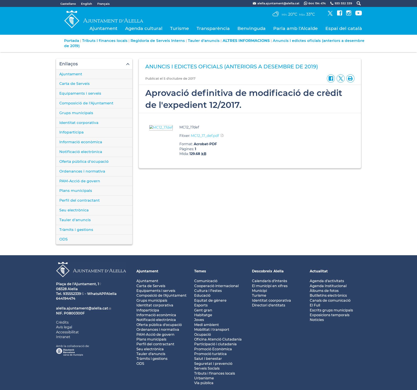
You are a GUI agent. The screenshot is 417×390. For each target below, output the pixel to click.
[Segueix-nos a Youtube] (358, 14)
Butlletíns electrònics (328, 295)
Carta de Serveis (74, 83)
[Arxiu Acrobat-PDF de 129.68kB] (161, 127)
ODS (63, 239)
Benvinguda (251, 28)
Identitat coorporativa (271, 300)
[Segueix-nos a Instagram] (348, 14)
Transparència (213, 28)
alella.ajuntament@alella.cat (82, 308)
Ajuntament (103, 28)
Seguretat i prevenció (213, 364)
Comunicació (205, 281)
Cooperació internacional (216, 286)
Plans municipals (75, 190)
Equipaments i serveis (80, 93)
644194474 (65, 298)
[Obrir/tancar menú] (94, 64)
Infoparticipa (71, 132)
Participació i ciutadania (215, 344)
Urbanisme (204, 378)
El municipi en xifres (270, 286)
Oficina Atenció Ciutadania (218, 339)
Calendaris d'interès (269, 281)
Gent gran (203, 310)
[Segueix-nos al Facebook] (339, 14)
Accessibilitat (67, 332)
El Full (315, 305)
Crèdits (62, 322)
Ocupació (202, 334)
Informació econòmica (80, 142)
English (86, 3)
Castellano (68, 3)
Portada (71, 40)
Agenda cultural (143, 28)
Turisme (179, 28)
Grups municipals (76, 113)
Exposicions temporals (329, 315)
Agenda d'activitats (327, 281)
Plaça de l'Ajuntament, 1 (77, 284)
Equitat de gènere (210, 300)
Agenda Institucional (328, 286)
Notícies (317, 320)
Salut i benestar (208, 359)
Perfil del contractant (79, 200)
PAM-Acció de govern (79, 181)
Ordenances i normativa (82, 171)
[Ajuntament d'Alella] (91, 280)
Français (103, 3)
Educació (202, 295)
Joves (199, 320)
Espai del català (343, 28)
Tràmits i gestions (76, 229)
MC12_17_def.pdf (205, 136)
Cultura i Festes (208, 291)
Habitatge (203, 315)
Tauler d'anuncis (204, 40)
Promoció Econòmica (213, 349)
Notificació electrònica (80, 152)
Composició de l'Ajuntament (86, 103)
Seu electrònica (74, 210)
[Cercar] (356, 3)
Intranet (63, 337)
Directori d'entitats (268, 305)
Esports (201, 305)
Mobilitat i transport (211, 329)
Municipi (259, 291)
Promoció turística (210, 354)
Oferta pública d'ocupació (84, 161)
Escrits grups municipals (331, 310)
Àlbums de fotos (324, 291)
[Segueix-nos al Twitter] (330, 14)
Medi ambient (206, 325)
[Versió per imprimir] (349, 78)
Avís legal (64, 327)
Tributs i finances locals (104, 40)
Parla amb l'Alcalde (295, 28)
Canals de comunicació (330, 300)
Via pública (203, 383)
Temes (200, 271)
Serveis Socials (207, 368)
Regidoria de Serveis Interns (158, 40)
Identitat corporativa (78, 122)
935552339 (72, 294)
